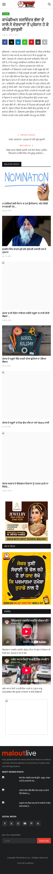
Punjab (5, 14)
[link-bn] (26, 521)
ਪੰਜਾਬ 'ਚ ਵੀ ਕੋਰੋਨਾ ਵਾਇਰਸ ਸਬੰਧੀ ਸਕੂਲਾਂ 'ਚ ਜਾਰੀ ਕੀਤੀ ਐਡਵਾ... (25, 315)
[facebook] (4, 823)
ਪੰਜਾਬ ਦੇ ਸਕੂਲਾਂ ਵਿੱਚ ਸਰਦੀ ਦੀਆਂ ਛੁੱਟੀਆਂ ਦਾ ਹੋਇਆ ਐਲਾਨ (24, 360)
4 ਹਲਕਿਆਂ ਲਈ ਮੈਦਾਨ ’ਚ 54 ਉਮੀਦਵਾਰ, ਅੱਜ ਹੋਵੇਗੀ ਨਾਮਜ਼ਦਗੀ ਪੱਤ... (25, 205)
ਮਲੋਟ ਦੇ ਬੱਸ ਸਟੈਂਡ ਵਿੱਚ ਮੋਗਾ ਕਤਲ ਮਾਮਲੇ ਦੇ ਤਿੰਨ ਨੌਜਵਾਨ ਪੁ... (34, 791)
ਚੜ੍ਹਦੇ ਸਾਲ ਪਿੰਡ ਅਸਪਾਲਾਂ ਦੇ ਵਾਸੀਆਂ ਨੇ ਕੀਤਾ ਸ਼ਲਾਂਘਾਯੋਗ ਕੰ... (35, 804)
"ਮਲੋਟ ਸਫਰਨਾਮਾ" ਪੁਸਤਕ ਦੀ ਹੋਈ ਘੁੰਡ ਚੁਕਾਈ (26, 139)
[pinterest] (31, 823)
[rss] (38, 823)
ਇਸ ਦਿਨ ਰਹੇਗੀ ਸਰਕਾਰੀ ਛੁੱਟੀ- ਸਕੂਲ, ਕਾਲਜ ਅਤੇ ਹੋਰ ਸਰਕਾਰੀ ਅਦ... (34, 779)
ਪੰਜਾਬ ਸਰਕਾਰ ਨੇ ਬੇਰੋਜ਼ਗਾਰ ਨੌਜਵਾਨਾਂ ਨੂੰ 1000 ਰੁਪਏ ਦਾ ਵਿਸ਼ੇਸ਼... (25, 485)
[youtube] (24, 823)
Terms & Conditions (25, 863)
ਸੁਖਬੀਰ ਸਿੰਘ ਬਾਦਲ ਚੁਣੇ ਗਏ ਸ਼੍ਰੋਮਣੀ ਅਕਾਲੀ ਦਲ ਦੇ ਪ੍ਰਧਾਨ (24, 251)
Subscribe (44, 840)
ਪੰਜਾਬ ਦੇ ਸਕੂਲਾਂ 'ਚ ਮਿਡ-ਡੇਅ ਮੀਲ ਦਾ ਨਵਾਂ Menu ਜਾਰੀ (25, 422)
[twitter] (11, 823)
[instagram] (18, 823)
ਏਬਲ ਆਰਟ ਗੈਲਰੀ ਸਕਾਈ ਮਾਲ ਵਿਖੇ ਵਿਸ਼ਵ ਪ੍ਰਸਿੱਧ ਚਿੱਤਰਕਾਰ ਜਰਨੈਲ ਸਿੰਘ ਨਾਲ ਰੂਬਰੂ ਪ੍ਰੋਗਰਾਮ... (26, 151)
